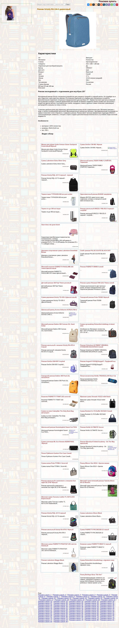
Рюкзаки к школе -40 (92, 606)
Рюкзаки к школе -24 (76, 601)
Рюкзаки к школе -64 (76, 615)
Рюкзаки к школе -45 (92, 608)
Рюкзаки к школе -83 (61, 621)
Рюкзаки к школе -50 (92, 610)
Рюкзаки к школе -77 (45, 620)
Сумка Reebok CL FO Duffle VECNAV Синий (96, 411)
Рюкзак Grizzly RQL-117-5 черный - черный (57, 175)
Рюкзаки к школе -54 (76, 611)
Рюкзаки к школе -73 (61, 618)
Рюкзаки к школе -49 (76, 610)
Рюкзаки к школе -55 (92, 611)
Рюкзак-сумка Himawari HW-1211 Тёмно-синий (97, 283)
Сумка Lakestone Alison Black (91, 513)
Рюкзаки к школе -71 (107, 616)
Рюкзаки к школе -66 (107, 615)
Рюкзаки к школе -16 (111, 598)
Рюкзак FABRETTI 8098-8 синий (91, 267)
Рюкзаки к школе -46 (107, 608)
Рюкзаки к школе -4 (88, 595)
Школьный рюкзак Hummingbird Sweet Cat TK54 (59, 427)
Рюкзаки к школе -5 (103, 595)
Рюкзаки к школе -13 (64, 598)
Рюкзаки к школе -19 (77, 600)
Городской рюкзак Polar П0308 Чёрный (94, 297)
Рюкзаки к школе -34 (76, 605)
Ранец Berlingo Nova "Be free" (91, 574)
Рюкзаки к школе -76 (107, 618)
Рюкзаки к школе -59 (76, 613)
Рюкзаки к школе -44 (76, 608)
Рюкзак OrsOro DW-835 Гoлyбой (53, 361)
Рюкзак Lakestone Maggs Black (52, 560)
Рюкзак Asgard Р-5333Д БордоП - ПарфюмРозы (98, 361)
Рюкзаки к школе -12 (49, 598)
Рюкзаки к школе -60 (92, 613)
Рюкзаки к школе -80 (92, 620)
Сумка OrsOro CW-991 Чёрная (91, 144)
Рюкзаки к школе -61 (107, 613)
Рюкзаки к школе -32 (45, 605)
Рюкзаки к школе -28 (61, 603)
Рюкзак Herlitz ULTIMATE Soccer (92, 427)
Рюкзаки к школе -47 (45, 610)
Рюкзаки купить (109, 1)
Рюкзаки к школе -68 (61, 616)
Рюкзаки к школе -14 (80, 598)
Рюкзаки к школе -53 (61, 611)
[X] (93, 5)
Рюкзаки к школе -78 (61, 620)
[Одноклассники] (91, 5)
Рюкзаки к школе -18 (62, 600)
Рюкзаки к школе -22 (45, 601)
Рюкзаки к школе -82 (45, 621)
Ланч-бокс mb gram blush (50, 224)
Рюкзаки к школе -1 (44, 595)
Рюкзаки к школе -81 (107, 620)
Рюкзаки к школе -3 (74, 595)
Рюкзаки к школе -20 (93, 600)
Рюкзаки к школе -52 (45, 611)
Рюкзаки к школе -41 (107, 606)
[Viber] (109, 5)
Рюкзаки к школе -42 (45, 608)
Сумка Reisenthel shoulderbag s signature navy (97, 560)
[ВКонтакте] (88, 5)
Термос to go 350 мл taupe (51, 208)
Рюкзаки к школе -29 (76, 603)
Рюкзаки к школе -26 (107, 601)
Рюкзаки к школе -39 (76, 606)
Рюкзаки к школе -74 (76, 618)
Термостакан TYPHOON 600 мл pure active (56, 194)
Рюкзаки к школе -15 (95, 598)
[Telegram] (114, 5)
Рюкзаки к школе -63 (61, 615)
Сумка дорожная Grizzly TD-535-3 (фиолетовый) (59, 297)
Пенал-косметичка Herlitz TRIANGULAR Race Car (98, 376)
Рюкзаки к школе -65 (92, 615)
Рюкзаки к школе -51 (107, 610)
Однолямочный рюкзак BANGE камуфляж (95, 194)
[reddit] (101, 5)
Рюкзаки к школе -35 (92, 605)
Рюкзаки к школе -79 (76, 620)
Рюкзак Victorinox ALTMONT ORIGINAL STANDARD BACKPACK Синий (94, 346)
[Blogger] (96, 5)
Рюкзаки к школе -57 (45, 613)
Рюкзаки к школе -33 (61, 605)
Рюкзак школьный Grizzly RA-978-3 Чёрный (57, 529)
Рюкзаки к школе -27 (45, 603)
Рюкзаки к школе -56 (107, 611)
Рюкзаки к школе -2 (59, 595)
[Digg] (99, 5)
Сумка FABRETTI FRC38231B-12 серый (94, 529)
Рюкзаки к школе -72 (45, 618)
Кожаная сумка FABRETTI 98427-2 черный (95, 544)
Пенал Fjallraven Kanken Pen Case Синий (56, 453)
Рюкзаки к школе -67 (45, 616)
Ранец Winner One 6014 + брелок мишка (94, 463)
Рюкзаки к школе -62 (45, 615)
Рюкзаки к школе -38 (61, 606)
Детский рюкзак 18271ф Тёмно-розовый (56, 283)
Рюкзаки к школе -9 (82, 596)
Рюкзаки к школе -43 (61, 608)
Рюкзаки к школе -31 (107, 603)
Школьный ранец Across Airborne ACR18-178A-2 (59, 310)
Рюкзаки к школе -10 (98, 596)
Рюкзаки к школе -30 (92, 603)
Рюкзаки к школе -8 (68, 596)
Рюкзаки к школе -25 (92, 601)
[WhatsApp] (112, 5)
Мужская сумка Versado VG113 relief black (95, 396)
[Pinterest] (117, 5)
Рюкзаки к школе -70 (92, 616)
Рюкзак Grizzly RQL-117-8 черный (53, 513)
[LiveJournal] (104, 5)
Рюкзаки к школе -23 (61, 601)
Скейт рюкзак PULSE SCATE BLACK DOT (95, 250)
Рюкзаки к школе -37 (45, 606)
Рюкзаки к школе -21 (108, 600)
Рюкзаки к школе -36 (107, 605)
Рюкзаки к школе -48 (61, 610)
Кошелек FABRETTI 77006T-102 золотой (55, 396)
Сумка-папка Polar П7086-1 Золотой (54, 463)
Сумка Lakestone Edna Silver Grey (53, 160)
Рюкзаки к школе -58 (61, 613)
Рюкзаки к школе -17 (46, 600)
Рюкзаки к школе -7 (53, 596)
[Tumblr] (106, 5)
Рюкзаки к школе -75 (92, 618)
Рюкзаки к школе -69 (76, 616)
